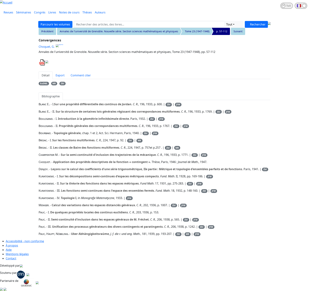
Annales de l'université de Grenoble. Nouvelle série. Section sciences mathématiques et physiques (119, 31)
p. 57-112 (221, 31)
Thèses (87, 12)
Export (60, 75)
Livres (52, 12)
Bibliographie (51, 96)
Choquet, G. (47, 47)
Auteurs (100, 12)
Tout (229, 24)
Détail (46, 75)
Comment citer (81, 75)
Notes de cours (69, 12)
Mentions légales (17, 254)
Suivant (238, 31)
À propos (12, 245)
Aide (9, 250)
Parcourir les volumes (55, 24)
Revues (8, 12)
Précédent (47, 31)
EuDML (44, 83)
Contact (11, 258)
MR (54, 83)
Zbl (62, 83)
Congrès (39, 12)
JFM (178, 104)
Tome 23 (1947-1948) (197, 31)
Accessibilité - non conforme (25, 241)
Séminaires (23, 12)
